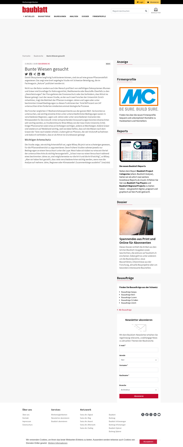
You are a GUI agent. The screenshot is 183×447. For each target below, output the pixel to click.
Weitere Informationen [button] (57, 443)
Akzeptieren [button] (148, 442)
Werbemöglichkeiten (30, 2)
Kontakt (25, 418)
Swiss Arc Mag (85, 418)
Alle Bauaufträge (125, 310)
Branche (122, 385)
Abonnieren (154, 2)
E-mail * (122, 345)
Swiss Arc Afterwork (87, 425)
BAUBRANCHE (44, 64)
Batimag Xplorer (115, 431)
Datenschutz (27, 425)
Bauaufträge (44, 16)
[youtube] (159, 414)
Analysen (74, 16)
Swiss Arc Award (86, 421)
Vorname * (123, 365)
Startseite (26, 56)
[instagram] (150, 414)
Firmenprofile (99, 16)
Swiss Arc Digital (86, 414)
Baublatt (112, 414)
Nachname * (124, 375)
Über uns (26, 414)
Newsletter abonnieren (60, 418)
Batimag (112, 418)
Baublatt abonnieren (59, 421)
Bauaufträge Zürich (128, 303)
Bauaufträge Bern (128, 294)
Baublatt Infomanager (117, 421)
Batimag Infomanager (117, 425)
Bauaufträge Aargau (129, 292)
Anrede (122, 355)
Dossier (85, 16)
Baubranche (38, 56)
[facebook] (147, 414)
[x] (142, 414)
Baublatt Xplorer (115, 428)
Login (141, 2)
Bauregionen (60, 16)
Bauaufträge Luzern (129, 297)
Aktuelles (29, 16)
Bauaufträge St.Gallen (129, 300)
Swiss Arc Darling (86, 428)
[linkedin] (155, 414)
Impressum (26, 421)
